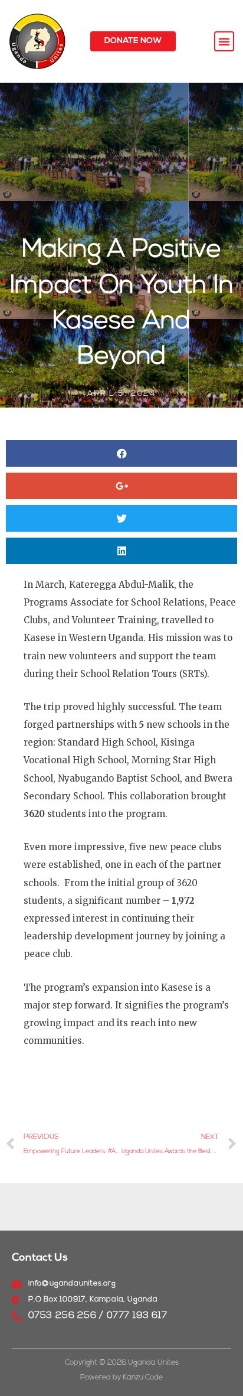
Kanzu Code (143, 1377)
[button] (133, 41)
